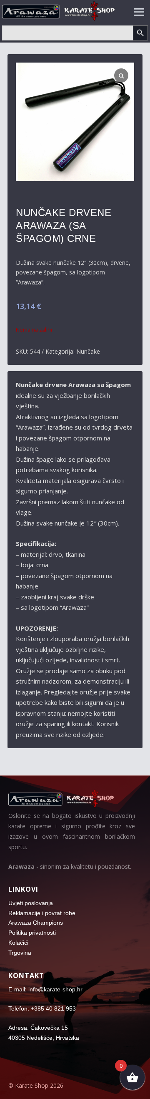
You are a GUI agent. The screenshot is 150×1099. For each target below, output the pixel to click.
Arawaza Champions (35, 922)
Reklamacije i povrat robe (41, 913)
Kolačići (18, 942)
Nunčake (88, 351)
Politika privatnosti (32, 932)
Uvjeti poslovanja (30, 903)
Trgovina (19, 952)
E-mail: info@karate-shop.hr (45, 989)
